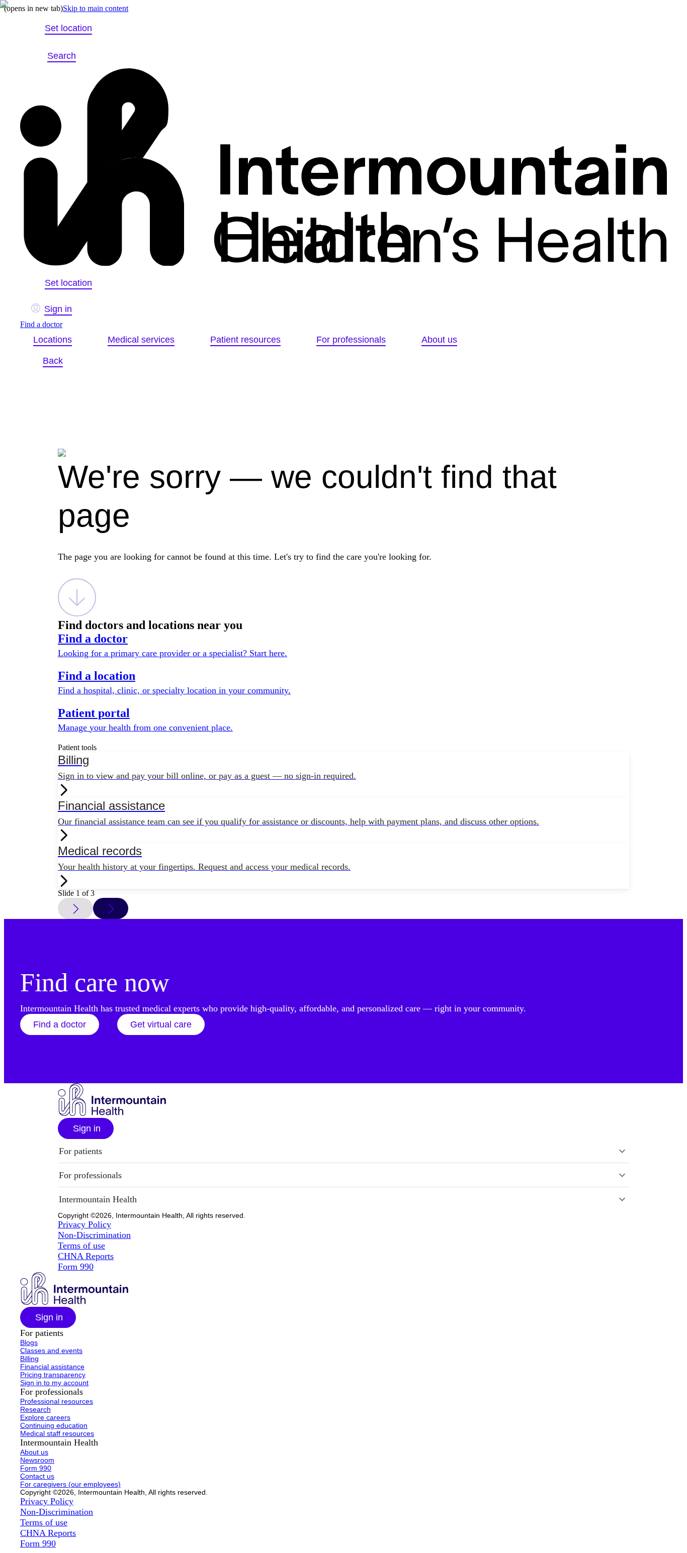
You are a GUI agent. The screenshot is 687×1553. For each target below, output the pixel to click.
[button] (59, 1024)
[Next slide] (110, 908)
